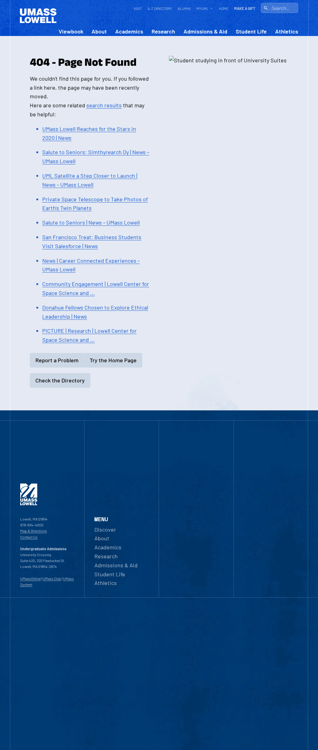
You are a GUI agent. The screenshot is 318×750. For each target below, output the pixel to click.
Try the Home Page (113, 360)
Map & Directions (33, 531)
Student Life (251, 31)
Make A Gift (244, 8)
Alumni (184, 8)
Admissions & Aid (205, 31)
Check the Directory (60, 380)
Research (163, 31)
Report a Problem (57, 360)
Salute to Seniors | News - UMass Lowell (91, 222)
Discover (105, 529)
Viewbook (71, 31)
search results (104, 105)
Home (224, 8)
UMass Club (52, 578)
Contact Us (29, 537)
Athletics (286, 31)
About (99, 31)
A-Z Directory (160, 8)
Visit (138, 8)
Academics (129, 31)
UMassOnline (30, 578)
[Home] (28, 504)
